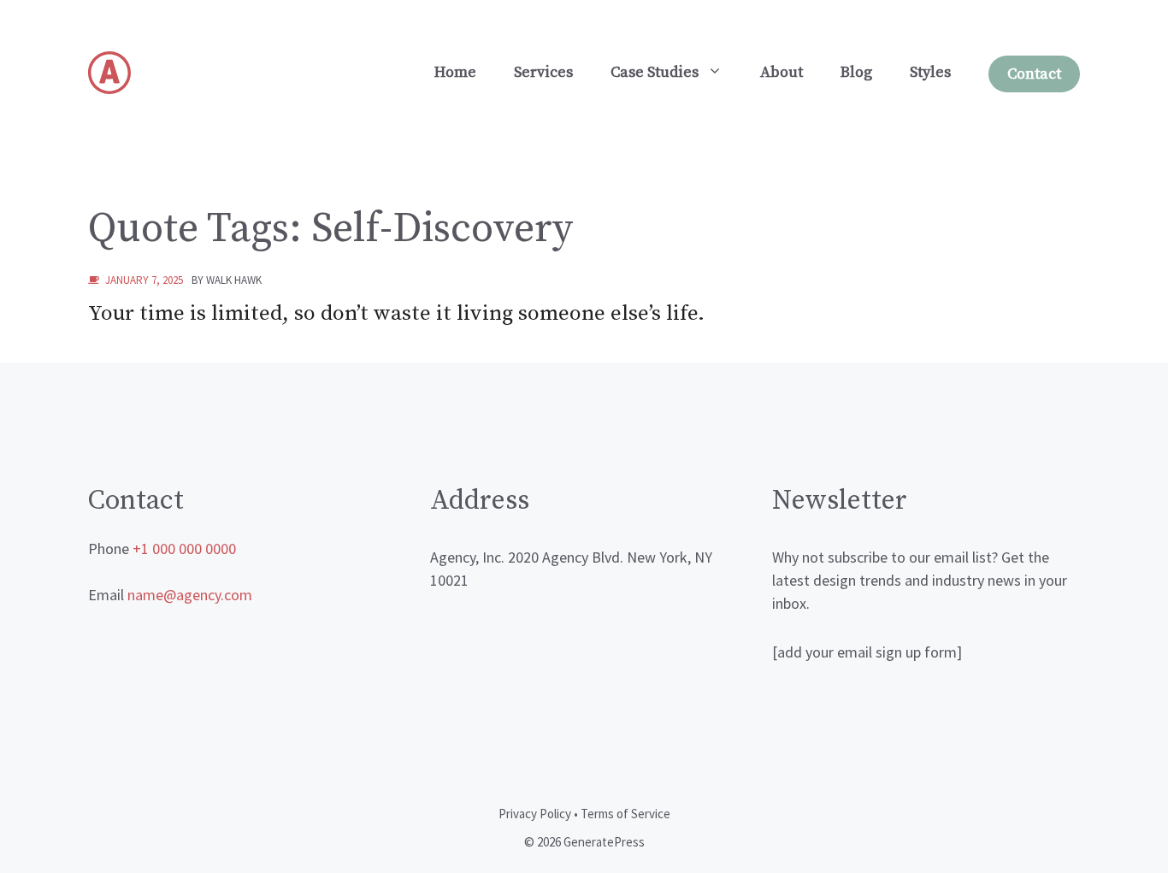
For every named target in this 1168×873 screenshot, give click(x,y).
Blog (856, 72)
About (781, 72)
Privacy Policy (534, 813)
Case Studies (655, 72)
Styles (930, 72)
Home (455, 72)
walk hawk (234, 280)
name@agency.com (189, 595)
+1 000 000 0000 (184, 548)
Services (543, 72)
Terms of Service (625, 813)
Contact (1034, 74)
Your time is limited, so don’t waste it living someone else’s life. (396, 313)
